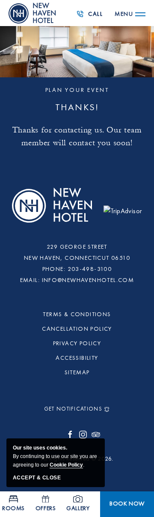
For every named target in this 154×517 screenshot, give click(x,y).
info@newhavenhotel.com (88, 280)
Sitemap (77, 373)
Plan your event (77, 90)
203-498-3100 (92, 16)
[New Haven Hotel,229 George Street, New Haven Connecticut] (53, 210)
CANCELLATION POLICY (77, 329)
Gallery (77, 508)
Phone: (53, 269)
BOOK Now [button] (132, 506)
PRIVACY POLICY (77, 344)
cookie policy (66, 465)
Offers (46, 508)
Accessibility (77, 358)
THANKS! (77, 107)
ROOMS (13, 508)
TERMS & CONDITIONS (77, 314)
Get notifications (73, 409)
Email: (30, 280)
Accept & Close (37, 478)
